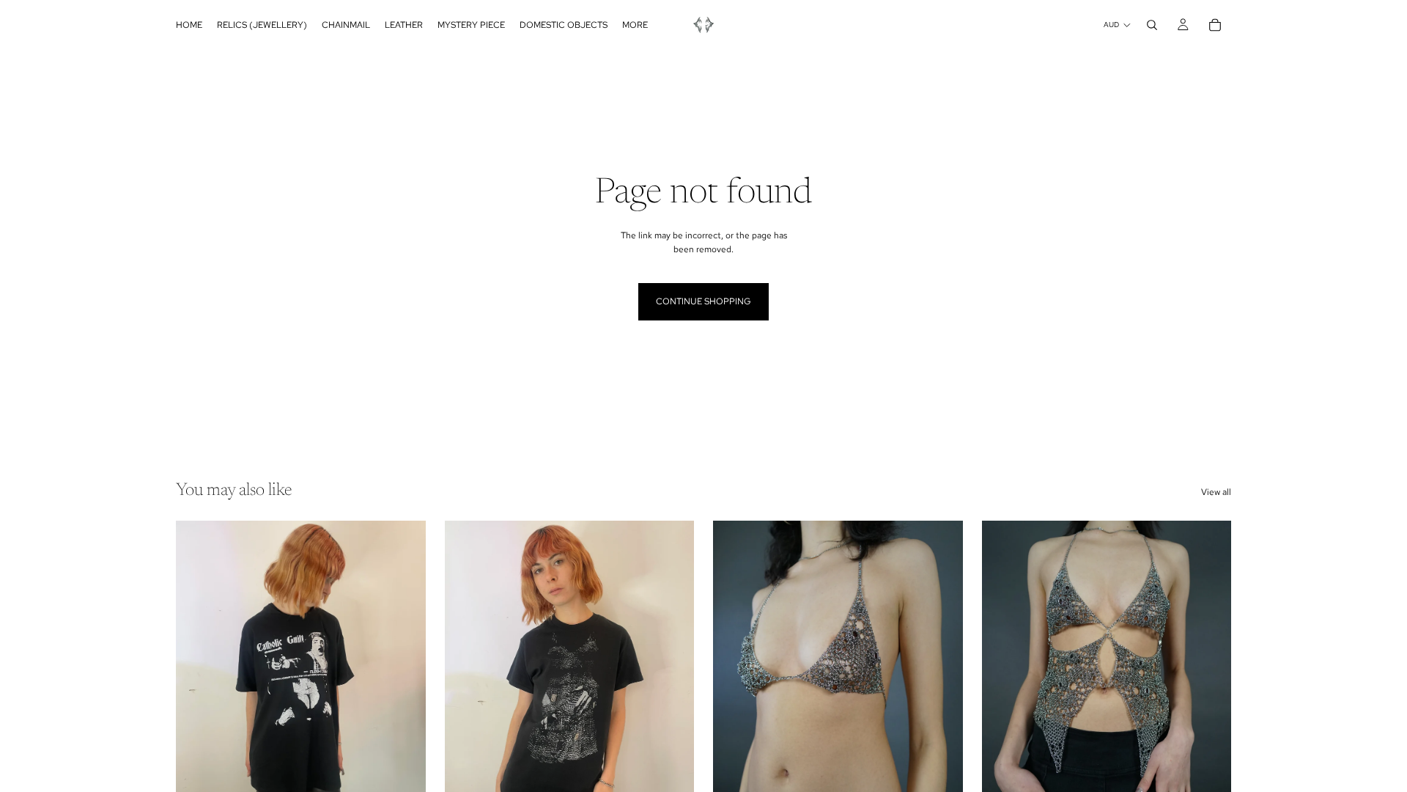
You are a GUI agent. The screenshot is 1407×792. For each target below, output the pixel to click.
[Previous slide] (198, 677)
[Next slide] (404, 677)
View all (1216, 492)
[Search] (1152, 25)
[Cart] (1215, 25)
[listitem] (635, 25)
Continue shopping (703, 301)
